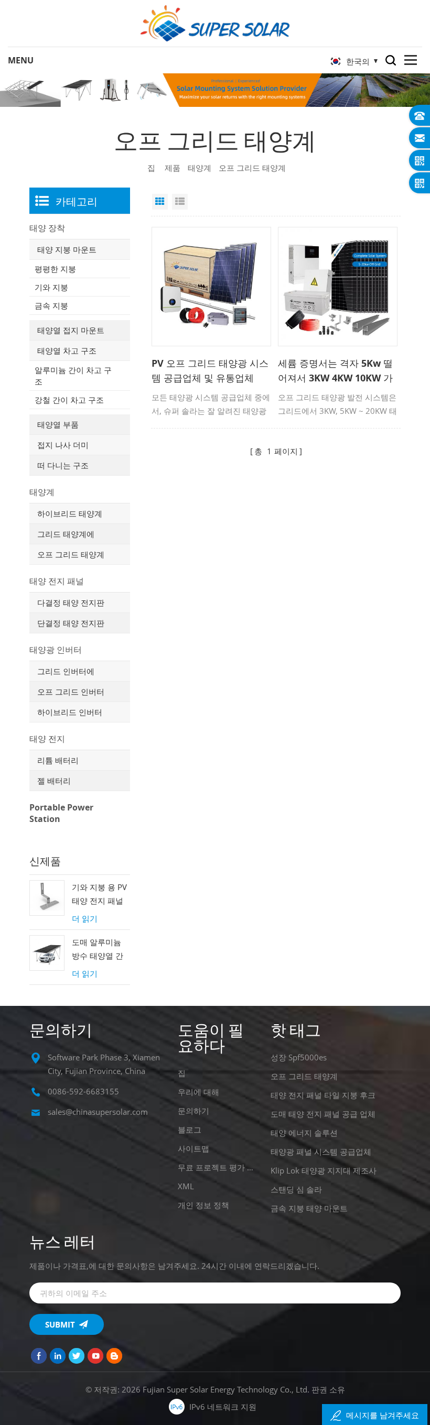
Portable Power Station (61, 813)
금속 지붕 (51, 305)
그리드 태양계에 (65, 534)
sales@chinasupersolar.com (98, 1111)
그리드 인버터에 (65, 671)
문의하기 (193, 1110)
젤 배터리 (54, 780)
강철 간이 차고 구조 (69, 399)
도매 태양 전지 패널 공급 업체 (323, 1114)
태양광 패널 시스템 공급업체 (321, 1151)
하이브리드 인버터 (69, 712)
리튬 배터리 (58, 760)
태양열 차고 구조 (66, 350)
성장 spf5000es (299, 1057)
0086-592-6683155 (83, 1091)
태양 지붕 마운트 (66, 249)
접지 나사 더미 (63, 445)
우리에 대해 (198, 1092)
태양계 (199, 167)
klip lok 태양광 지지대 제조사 (324, 1170)
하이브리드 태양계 (69, 513)
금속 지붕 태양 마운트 (309, 1208)
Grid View (160, 202)
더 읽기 (85, 918)
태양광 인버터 (55, 649)
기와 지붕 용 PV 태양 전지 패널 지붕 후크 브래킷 (99, 894)
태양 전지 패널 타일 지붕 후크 (323, 1095)
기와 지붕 (51, 287)
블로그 (189, 1129)
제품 (172, 167)
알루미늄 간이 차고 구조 (73, 376)
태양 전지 (47, 738)
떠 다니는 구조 (63, 465)
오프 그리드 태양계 (70, 554)
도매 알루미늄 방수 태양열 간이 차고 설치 (97, 949)
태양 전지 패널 (56, 581)
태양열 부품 (58, 424)
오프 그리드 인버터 (70, 691)
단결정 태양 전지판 (70, 623)
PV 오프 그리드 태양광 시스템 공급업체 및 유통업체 (210, 370)
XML (186, 1186)
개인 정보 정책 (203, 1205)
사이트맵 (193, 1148)
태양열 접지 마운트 (70, 330)
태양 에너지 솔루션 (304, 1132)
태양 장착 (47, 228)
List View (180, 202)
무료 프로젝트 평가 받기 (217, 1167)
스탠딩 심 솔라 (296, 1189)
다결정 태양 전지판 (70, 602)
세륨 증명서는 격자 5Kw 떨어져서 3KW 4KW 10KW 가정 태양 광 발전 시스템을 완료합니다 (336, 371)
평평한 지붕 (55, 269)
